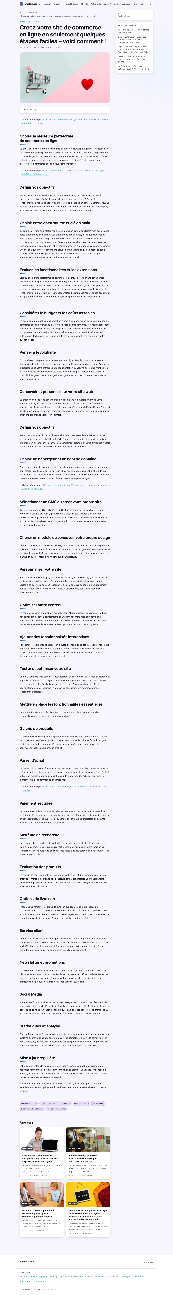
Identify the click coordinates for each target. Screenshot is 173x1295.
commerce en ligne (30, 21)
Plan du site (148, 1262)
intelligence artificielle (133, 1276)
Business (126, 4)
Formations (138, 4)
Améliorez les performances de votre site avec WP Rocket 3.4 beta (133, 67)
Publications (32, 12)
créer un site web (81, 1103)
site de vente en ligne (56, 1109)
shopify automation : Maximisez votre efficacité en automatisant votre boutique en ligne (132, 40)
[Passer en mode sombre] (150, 4)
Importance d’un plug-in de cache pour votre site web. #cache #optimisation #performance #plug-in (134, 49)
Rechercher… (124, 16)
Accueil (47, 4)
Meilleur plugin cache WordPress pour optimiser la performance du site (133, 59)
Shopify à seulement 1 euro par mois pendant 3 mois (134, 31)
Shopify (84, 4)
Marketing (25, 1281)
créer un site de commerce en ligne (55, 1103)
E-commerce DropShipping (66, 4)
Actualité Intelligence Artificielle (105, 4)
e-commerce (98, 1103)
